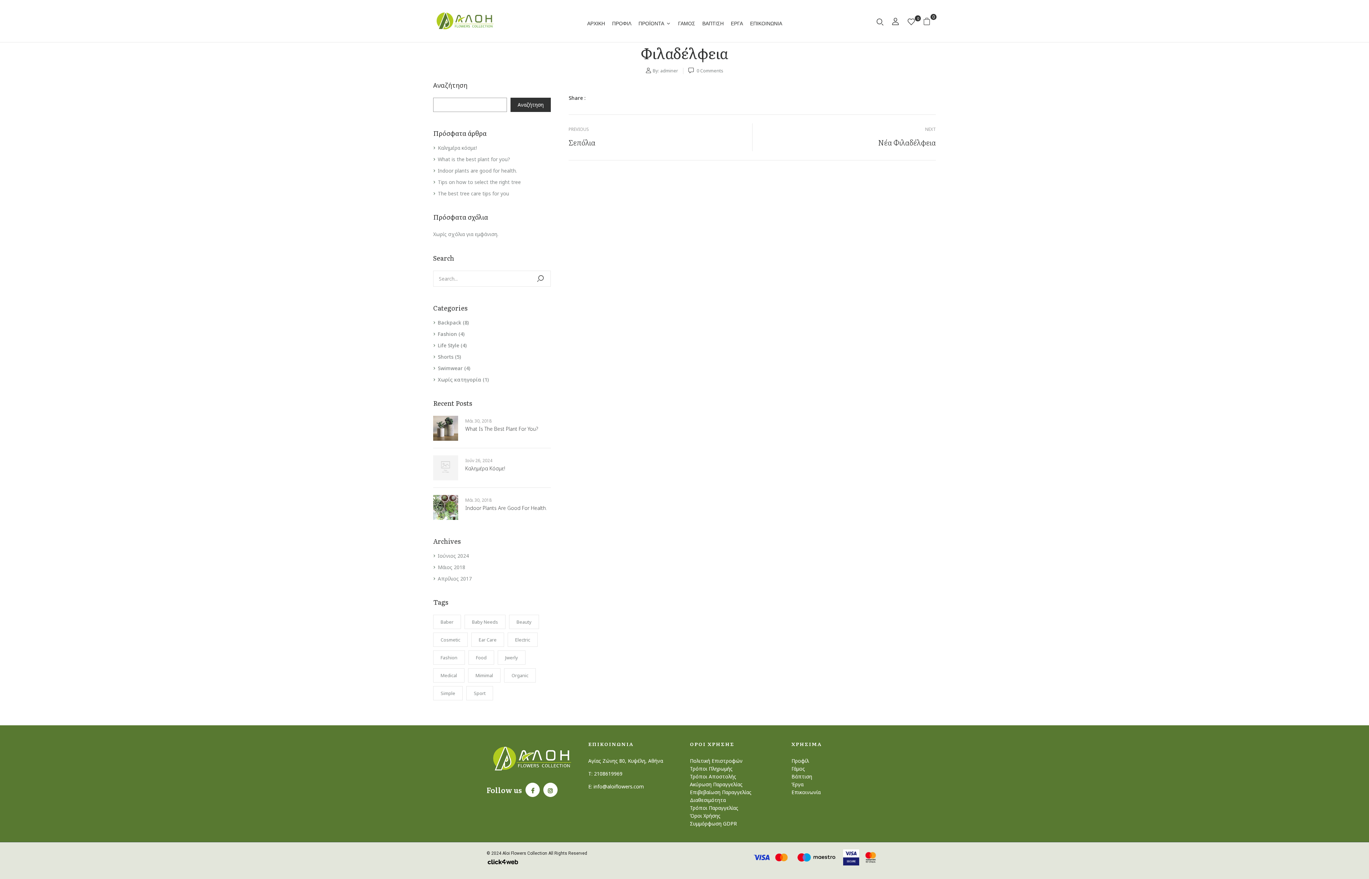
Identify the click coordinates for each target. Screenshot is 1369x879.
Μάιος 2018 (451, 567)
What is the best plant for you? (474, 159)
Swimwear (450, 368)
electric (522, 640)
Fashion (447, 334)
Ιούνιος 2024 (453, 555)
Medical (449, 675)
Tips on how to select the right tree (479, 182)
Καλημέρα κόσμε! (457, 147)
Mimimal (484, 675)
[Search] (540, 279)
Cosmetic (450, 640)
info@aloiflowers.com (619, 786)
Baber (447, 622)
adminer (669, 70)
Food (481, 657)
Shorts (445, 356)
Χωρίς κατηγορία (459, 379)
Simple (448, 693)
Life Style (448, 345)
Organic (520, 675)
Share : (577, 97)
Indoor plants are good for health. (477, 170)
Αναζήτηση (450, 86)
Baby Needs (485, 622)
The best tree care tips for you (473, 193)
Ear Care (488, 640)
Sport (480, 693)
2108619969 (608, 773)
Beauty (524, 622)
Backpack (449, 322)
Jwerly (511, 657)
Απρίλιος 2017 (455, 578)
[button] (929, 20)
